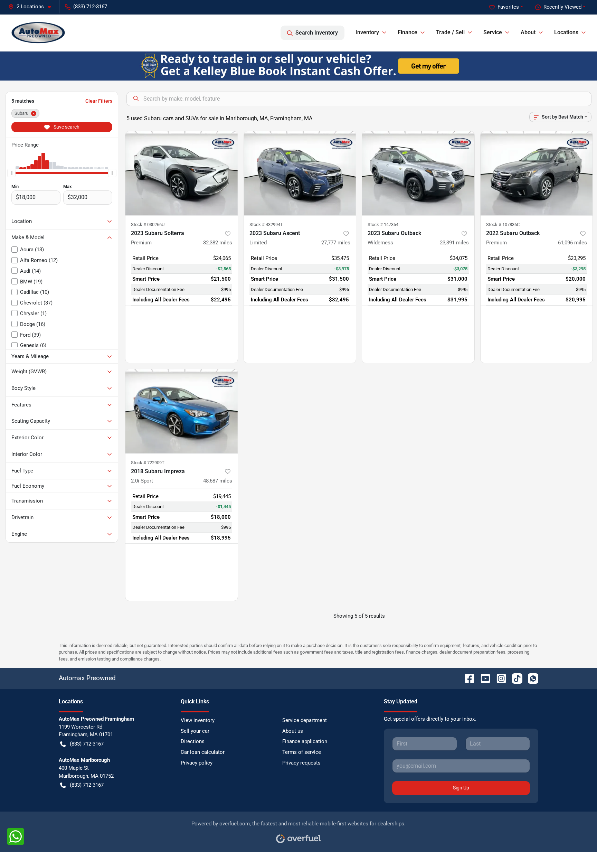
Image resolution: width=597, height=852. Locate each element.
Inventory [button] (367, 32)
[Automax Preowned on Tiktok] (514, 678)
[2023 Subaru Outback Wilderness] (418, 173)
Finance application (304, 741)
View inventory (198, 720)
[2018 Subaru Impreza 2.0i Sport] (181, 411)
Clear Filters (98, 101)
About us (292, 731)
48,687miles (217, 481)
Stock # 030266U (147, 224)
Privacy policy (196, 763)
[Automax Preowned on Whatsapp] (530, 678)
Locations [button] (566, 32)
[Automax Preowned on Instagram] (498, 678)
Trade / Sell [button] (450, 32)
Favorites (508, 7)
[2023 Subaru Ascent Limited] (300, 173)
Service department (304, 720)
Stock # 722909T (147, 462)
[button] (32, 6)
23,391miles (454, 243)
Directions (193, 741)
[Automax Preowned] (38, 33)
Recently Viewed (562, 7)
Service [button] (492, 32)
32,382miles (217, 243)
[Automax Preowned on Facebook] (467, 678)
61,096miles (572, 243)
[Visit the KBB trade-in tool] (298, 66)
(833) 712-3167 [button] (90, 6)
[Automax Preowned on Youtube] (483, 678)
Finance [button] (407, 32)
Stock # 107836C (503, 224)
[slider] (11, 173)
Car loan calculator (203, 752)
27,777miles (335, 243)
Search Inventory (316, 32)
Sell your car (195, 731)
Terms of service (301, 752)
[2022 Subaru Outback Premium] (537, 173)
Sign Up (461, 787)
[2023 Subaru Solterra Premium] (181, 173)
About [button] (528, 32)
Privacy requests (301, 763)
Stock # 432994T (266, 224)
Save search (66, 127)
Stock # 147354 (383, 224)
